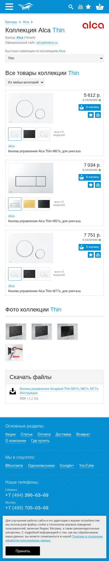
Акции (10, 434)
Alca (26, 22)
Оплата (44, 434)
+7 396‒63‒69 (26, 495)
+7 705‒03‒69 (26, 507)
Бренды (11, 22)
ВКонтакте (14, 465)
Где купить (40, 440)
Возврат (83, 434)
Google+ (67, 465)
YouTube (86, 465)
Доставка (63, 434)
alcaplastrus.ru (47, 42)
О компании (15, 440)
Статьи (27, 434)
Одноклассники (41, 465)
